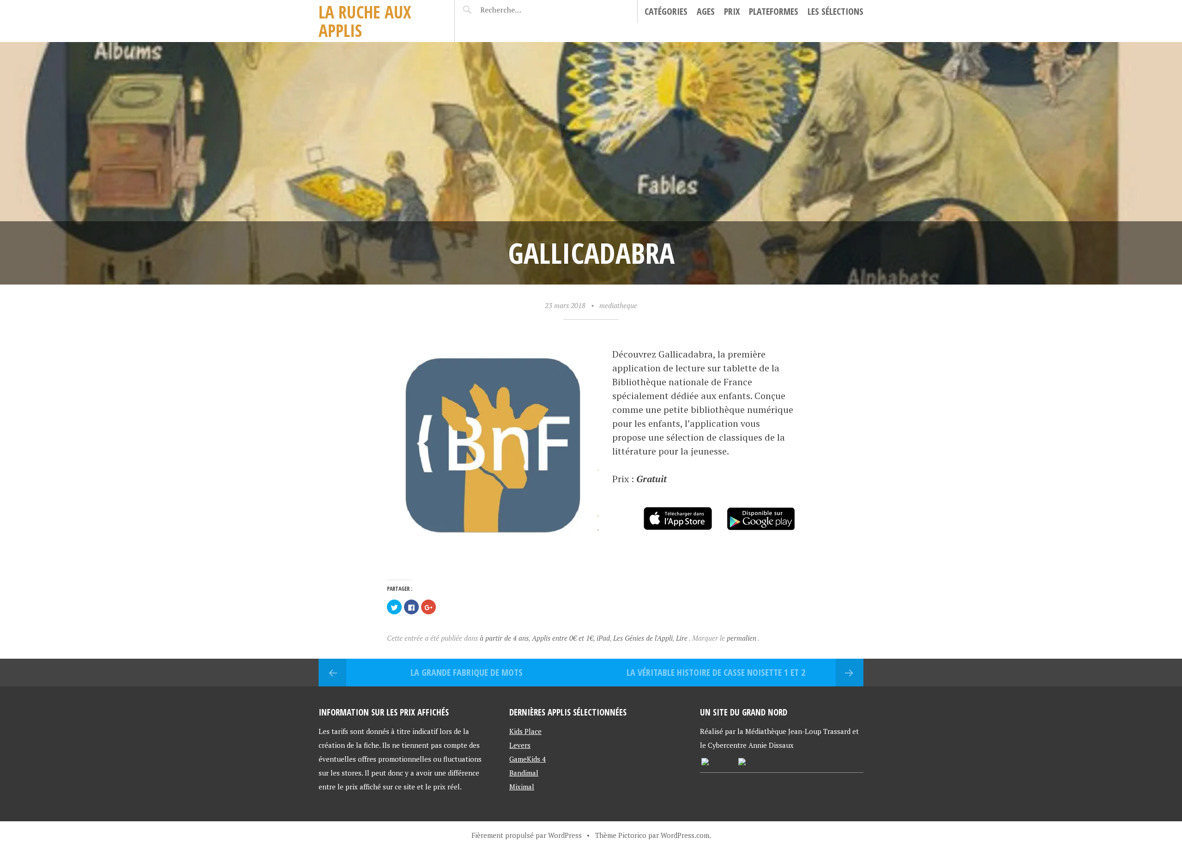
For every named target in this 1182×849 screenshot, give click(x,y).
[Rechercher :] (518, 9)
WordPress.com (685, 835)
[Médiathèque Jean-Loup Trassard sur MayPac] (705, 762)
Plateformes (773, 11)
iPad (603, 638)
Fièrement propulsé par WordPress (526, 835)
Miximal (521, 786)
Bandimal (523, 772)
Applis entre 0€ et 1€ (562, 638)
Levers (520, 745)
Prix (732, 11)
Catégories (666, 11)
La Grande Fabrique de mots (466, 672)
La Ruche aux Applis (365, 21)
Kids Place (525, 731)
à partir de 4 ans (504, 638)
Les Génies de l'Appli (643, 638)
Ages (706, 11)
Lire (681, 638)
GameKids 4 (527, 759)
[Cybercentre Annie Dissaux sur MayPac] (742, 762)
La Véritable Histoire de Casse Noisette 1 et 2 (716, 672)
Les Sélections (835, 11)
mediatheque (618, 305)
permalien (742, 638)
